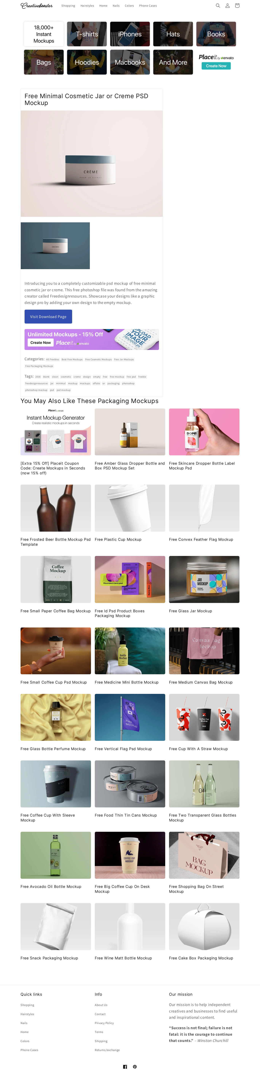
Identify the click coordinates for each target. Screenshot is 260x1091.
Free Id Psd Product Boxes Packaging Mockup (119, 613)
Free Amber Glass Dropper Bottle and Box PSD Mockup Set (130, 465)
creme (77, 376)
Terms (99, 1032)
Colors (25, 1041)
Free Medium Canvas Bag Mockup (201, 682)
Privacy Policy (104, 1023)
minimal (61, 383)
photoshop (128, 383)
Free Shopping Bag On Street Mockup (196, 889)
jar (51, 383)
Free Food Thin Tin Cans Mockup (126, 815)
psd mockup (64, 390)
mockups (85, 383)
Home (25, 1032)
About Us (101, 1005)
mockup (72, 383)
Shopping (27, 1005)
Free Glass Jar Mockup (190, 611)
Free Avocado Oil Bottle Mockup (51, 886)
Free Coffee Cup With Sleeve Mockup (48, 817)
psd (52, 390)
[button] (218, 5)
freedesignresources (36, 383)
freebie (142, 376)
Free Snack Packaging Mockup (49, 958)
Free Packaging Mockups (39, 366)
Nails (24, 1023)
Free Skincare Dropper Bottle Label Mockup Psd (202, 465)
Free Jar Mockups (124, 359)
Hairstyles (27, 1014)
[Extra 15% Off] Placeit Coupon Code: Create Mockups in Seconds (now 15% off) (53, 468)
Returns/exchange (107, 1050)
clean (55, 376)
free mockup (117, 376)
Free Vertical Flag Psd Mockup (123, 749)
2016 (38, 376)
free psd (131, 376)
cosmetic (66, 376)
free (105, 376)
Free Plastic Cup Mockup (118, 539)
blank (46, 376)
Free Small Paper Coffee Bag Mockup (56, 611)
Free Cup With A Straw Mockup (198, 749)
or (104, 383)
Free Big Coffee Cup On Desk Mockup (122, 889)
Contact (100, 1014)
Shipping (101, 1041)
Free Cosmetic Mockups (98, 359)
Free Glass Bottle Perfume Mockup (53, 749)
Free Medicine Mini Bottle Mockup (127, 682)
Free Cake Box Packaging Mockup (201, 958)
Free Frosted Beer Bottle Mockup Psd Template (56, 541)
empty (96, 376)
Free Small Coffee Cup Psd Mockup (54, 682)
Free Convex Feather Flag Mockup (201, 539)
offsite (96, 383)
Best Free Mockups (72, 359)
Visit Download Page (48, 316)
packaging (114, 383)
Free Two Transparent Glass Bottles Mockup (202, 817)
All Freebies (52, 359)
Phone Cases (29, 1050)
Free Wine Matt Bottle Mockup (123, 958)
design (87, 376)
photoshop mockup (36, 390)
